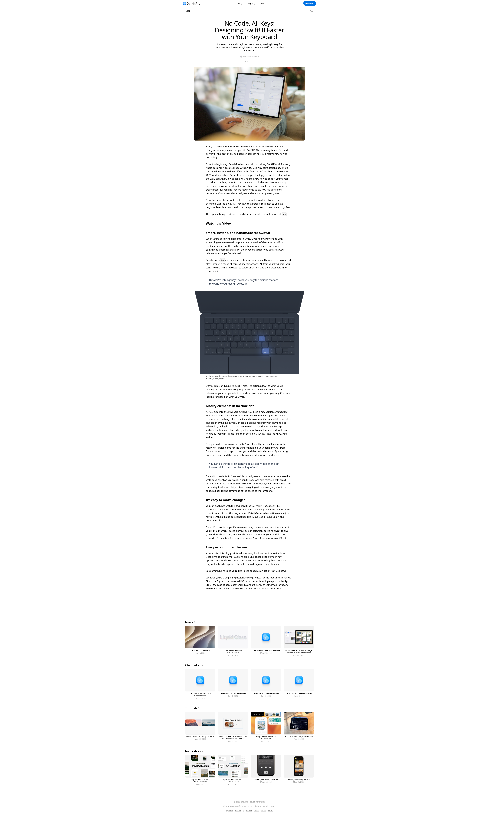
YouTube (238, 811)
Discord (249, 811)
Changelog (250, 3)
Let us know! (279, 570)
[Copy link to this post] (311, 10)
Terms (263, 811)
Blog (240, 3)
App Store (229, 811)
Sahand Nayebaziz (251, 56)
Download (309, 3)
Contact (262, 3)
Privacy (270, 811)
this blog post (227, 553)
